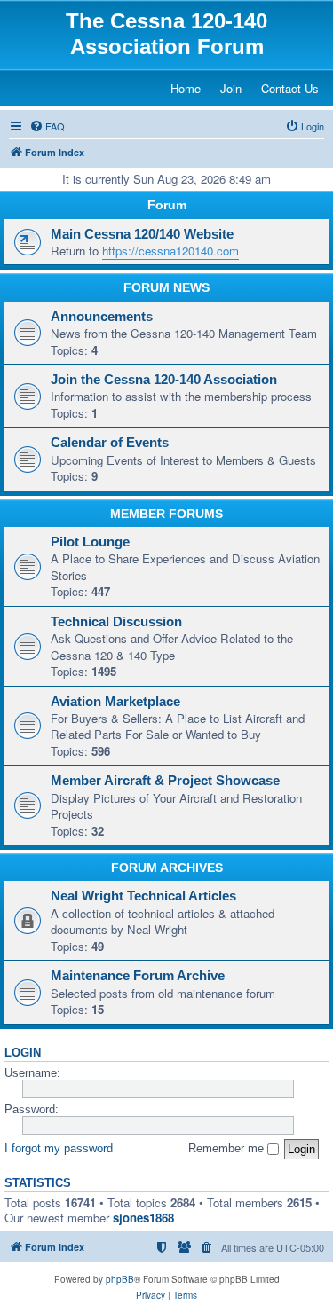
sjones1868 (143, 1217)
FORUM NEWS (166, 287)
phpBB (120, 1279)
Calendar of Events (110, 443)
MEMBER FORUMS (166, 514)
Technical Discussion (116, 622)
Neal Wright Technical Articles (143, 896)
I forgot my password (58, 1148)
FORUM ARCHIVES (167, 867)
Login (22, 1053)
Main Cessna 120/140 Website (142, 234)
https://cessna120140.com (170, 250)
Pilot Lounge (90, 542)
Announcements (102, 317)
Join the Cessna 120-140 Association (164, 380)
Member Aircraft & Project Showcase (165, 781)
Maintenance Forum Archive (138, 976)
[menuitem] (47, 126)
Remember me (227, 1148)
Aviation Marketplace (115, 702)
